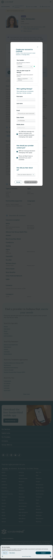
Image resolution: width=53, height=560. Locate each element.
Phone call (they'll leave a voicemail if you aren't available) (26, 157)
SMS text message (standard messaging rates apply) (27, 151)
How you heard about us (24, 174)
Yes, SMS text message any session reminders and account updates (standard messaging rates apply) (26, 134)
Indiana (20, 66)
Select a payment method (23, 79)
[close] (37, 47)
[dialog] (26, 114)
